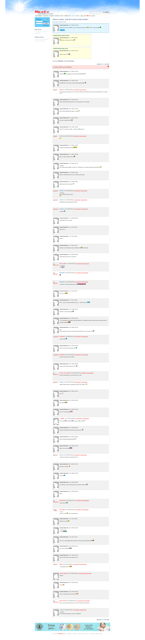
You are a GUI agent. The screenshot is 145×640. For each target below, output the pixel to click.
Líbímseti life (67, 15)
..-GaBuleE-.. (62, 418)
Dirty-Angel (62, 509)
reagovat (62, 30)
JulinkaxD (62, 336)
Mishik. (61, 564)
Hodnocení (45, 15)
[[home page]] (43, 11)
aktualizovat (61, 21)
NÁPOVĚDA (68, 633)
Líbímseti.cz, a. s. (62, 633)
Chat (77, 15)
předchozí (99, 64)
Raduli (61, 89)
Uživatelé (57, 15)
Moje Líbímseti (38, 15)
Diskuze (73, 15)
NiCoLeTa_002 (63, 600)
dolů (65, 21)
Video (89, 15)
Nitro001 (61, 190)
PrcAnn (61, 454)
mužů (51, 13)
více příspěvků (76, 89)
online (40, 13)
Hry (85, 15)
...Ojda (61, 609)
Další (93, 15)
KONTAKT (86, 633)
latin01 (61, 136)
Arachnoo (62, 208)
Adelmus (62, 382)
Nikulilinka (62, 354)
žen (48, 13)
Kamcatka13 (62, 500)
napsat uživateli (83, 89)
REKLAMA (80, 633)
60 (105, 64)
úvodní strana (55, 21)
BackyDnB (62, 272)
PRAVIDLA (75, 633)
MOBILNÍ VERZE (98, 633)
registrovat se (46, 25)
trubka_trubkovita (63, 573)
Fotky (62, 15)
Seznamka (51, 15)
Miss (82, 15)
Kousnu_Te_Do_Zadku (65, 372)
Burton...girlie (63, 263)
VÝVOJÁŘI (91, 633)
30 (103, 64)
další (108, 64)
